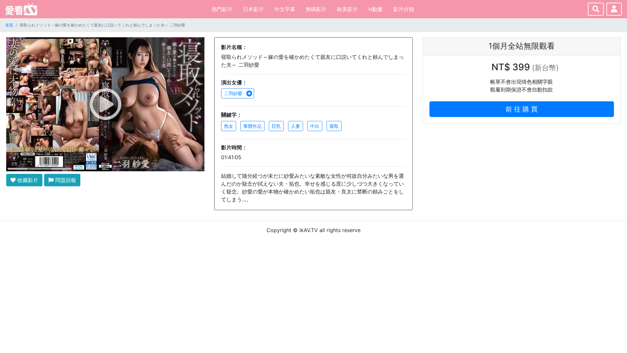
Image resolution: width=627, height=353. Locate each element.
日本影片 (253, 9)
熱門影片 (222, 9)
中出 (314, 126)
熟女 (228, 126)
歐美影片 (347, 9)
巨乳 (276, 126)
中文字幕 (284, 9)
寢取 (334, 126)
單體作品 (252, 126)
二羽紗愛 (234, 93)
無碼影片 (316, 9)
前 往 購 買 (522, 109)
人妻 (295, 126)
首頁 (9, 25)
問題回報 (65, 180)
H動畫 (375, 9)
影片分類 (403, 9)
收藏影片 (27, 180)
